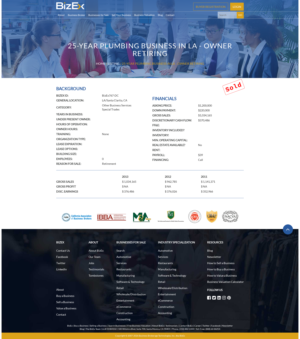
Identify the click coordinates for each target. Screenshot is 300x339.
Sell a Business (65, 302)
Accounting (123, 319)
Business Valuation (144, 14)
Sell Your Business (121, 14)
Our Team (94, 257)
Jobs (91, 263)
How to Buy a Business (221, 269)
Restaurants (123, 269)
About (61, 14)
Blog (160, 14)
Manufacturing (125, 275)
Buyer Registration (211, 6)
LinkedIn (61, 269)
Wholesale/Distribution (131, 294)
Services (121, 263)
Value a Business (66, 308)
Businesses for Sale (98, 14)
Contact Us (63, 250)
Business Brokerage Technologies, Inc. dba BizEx (162, 335)
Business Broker (76, 14)
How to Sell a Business (221, 263)
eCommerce (123, 306)
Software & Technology (130, 281)
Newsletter (214, 257)
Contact (170, 14)
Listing (114, 63)
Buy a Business (65, 296)
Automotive (123, 257)
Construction (124, 313)
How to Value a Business (222, 275)
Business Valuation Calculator (225, 281)
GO (240, 14)
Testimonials (96, 269)
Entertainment (125, 300)
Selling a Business (98, 325)
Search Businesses (117, 325)
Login (237, 6)
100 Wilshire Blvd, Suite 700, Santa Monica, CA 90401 (144, 329)
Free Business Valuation (138, 325)
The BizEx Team (93, 329)
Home (100, 63)
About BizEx (96, 250)
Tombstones (96, 275)
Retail (120, 288)
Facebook (62, 257)
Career (197, 325)
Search (120, 250)
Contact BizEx (186, 325)
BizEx (69, 325)
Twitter (60, 263)
